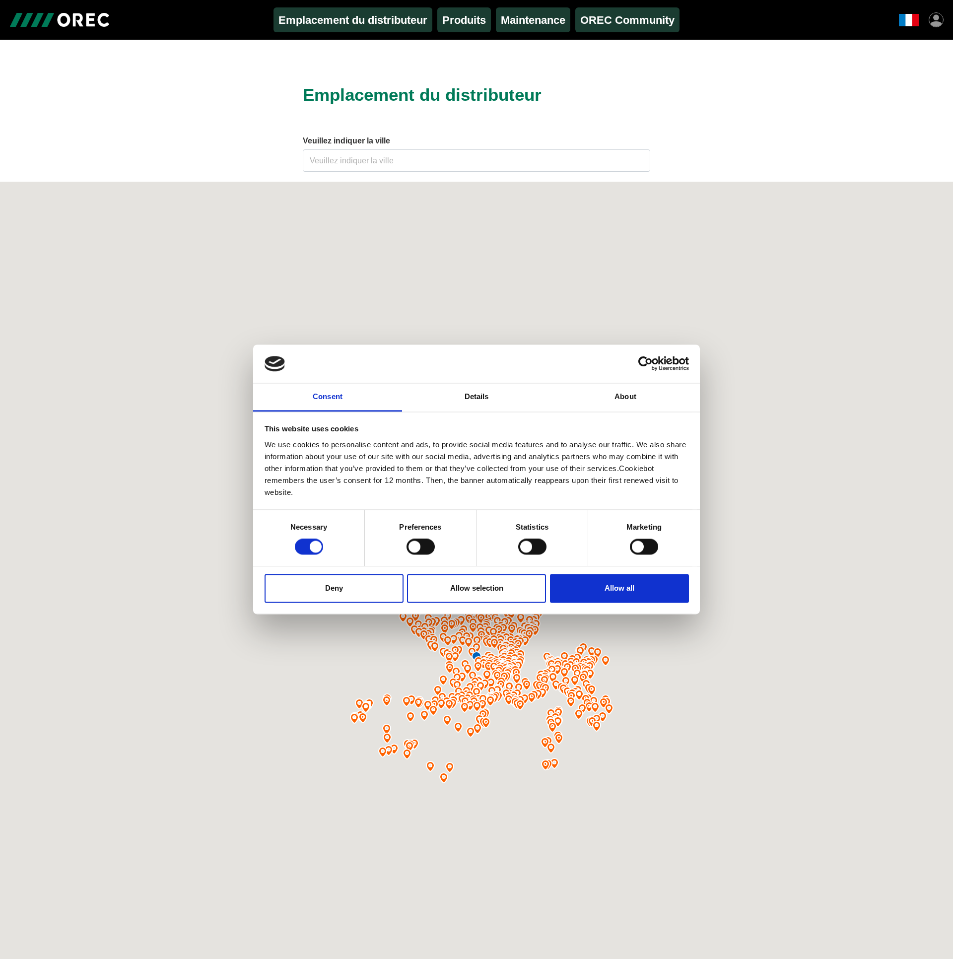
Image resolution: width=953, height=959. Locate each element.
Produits (464, 20)
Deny (334, 588)
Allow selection (476, 588)
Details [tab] (477, 396)
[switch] (421, 547)
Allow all (619, 588)
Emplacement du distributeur (352, 20)
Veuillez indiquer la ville (346, 141)
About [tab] (625, 396)
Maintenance (533, 20)
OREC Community (627, 20)
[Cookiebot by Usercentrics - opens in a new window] (645, 363)
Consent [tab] (327, 396)
